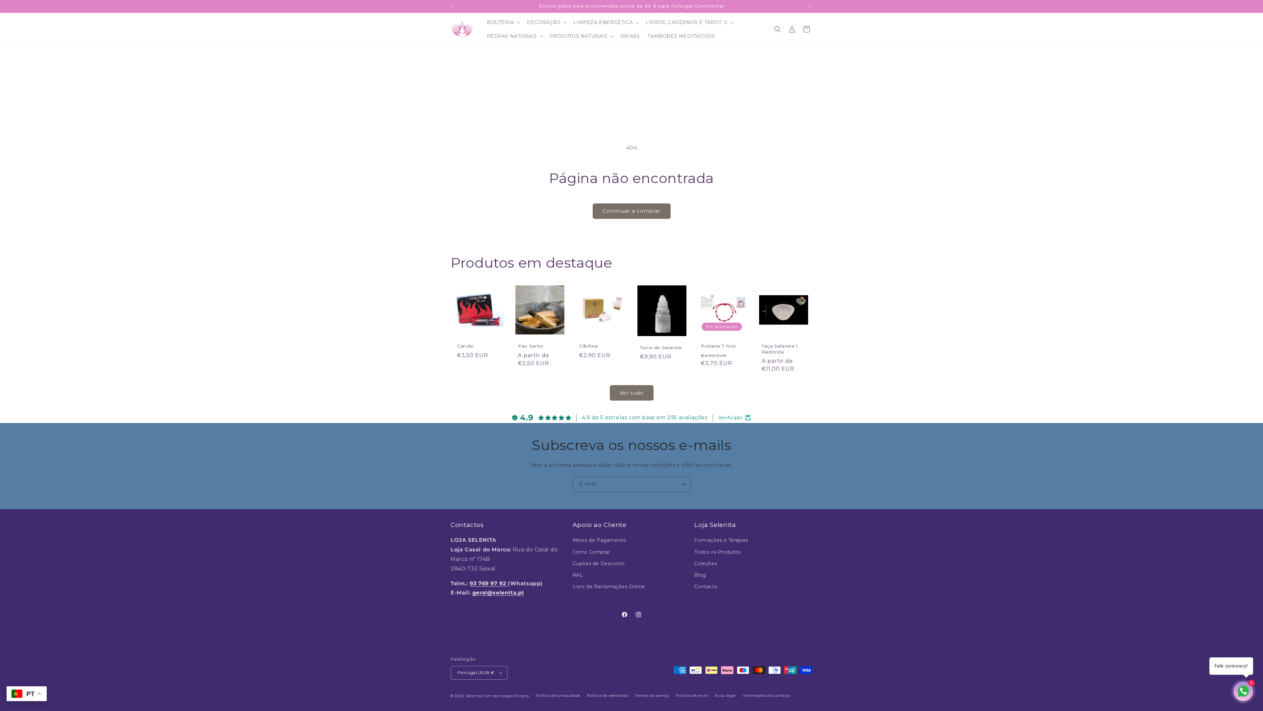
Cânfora (588, 346)
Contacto (705, 587)
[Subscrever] (683, 484)
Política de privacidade (558, 695)
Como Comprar (591, 552)
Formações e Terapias (721, 540)
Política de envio (692, 695)
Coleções (705, 563)
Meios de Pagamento (600, 540)
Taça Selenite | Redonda (780, 349)
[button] (503, 22)
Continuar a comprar (632, 211)
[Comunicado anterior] (453, 6)
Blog (700, 575)
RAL (578, 575)
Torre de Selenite (661, 347)
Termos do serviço (652, 695)
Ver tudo (632, 393)
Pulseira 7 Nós (718, 346)
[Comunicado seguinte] (810, 6)
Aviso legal (725, 695)
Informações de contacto (766, 695)
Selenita (474, 696)
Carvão (465, 346)
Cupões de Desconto (599, 563)
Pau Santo (530, 346)
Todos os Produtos (717, 552)
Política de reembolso (608, 695)
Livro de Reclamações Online (609, 587)
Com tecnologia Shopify (506, 696)
